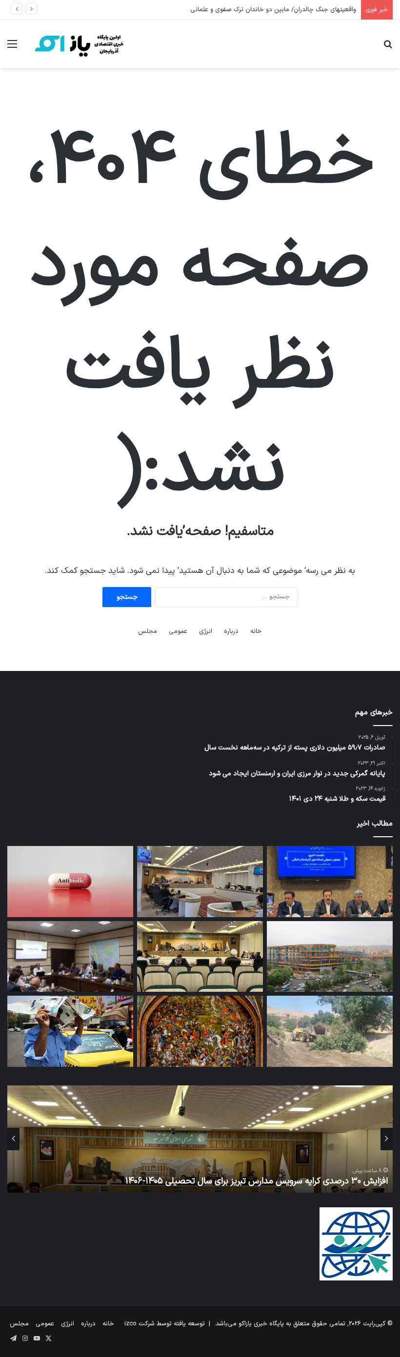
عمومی (178, 631)
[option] (200, 1139)
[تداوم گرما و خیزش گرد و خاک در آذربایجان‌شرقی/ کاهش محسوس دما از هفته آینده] (70, 1031)
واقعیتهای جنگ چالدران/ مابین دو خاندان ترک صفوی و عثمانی (273, 10)
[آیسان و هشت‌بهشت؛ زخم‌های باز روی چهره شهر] (330, 956)
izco (130, 1324)
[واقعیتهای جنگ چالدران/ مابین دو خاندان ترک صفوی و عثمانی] (200, 1031)
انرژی (205, 631)
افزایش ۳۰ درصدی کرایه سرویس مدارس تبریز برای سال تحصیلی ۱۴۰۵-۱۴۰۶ (256, 1181)
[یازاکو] (78, 44)
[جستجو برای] (388, 48)
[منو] (12, 48)
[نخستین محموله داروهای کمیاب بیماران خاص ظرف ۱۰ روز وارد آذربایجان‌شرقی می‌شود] (70, 956)
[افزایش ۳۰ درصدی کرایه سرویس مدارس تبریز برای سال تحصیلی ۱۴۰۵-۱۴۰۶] (200, 956)
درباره (231, 631)
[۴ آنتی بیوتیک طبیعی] (70, 881)
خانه (256, 631)
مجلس (147, 631)
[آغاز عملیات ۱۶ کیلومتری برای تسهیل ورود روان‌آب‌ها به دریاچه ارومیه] (330, 1031)
